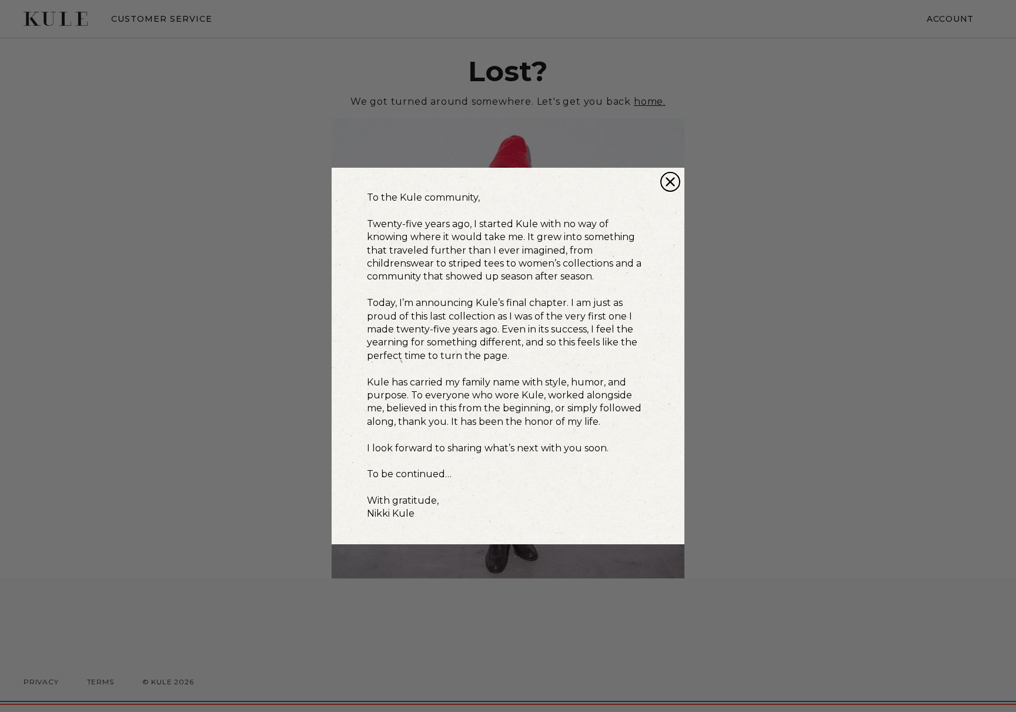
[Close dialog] (670, 181)
